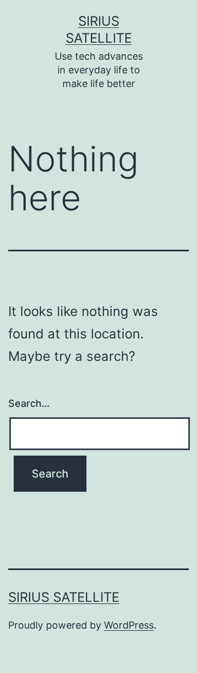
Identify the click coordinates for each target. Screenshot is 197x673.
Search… (29, 403)
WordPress (129, 625)
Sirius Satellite (63, 597)
